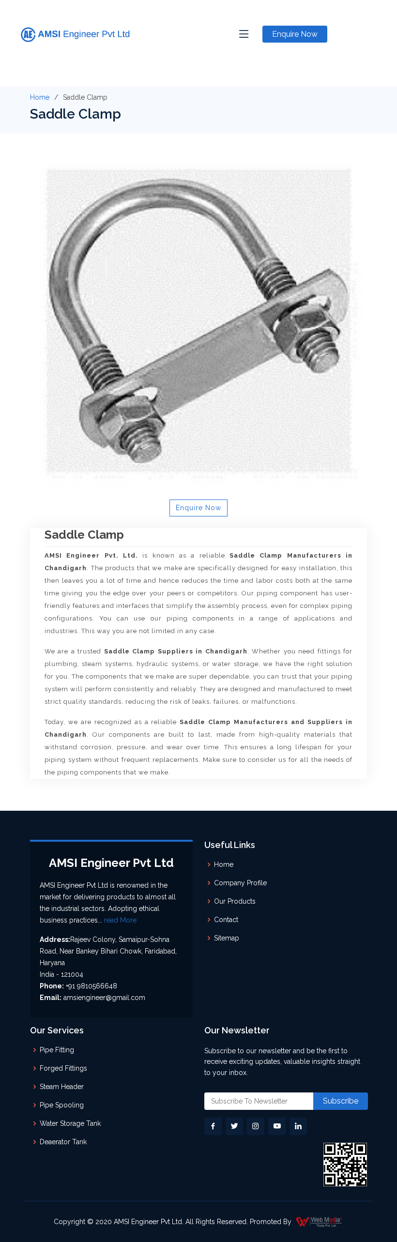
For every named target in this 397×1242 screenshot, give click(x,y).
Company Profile (240, 882)
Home (39, 97)
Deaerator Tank (63, 1141)
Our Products (235, 901)
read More (120, 920)
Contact (226, 919)
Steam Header (62, 1086)
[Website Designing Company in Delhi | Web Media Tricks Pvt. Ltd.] (319, 1221)
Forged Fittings (63, 1068)
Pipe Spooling (62, 1105)
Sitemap (226, 938)
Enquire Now (295, 34)
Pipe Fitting (57, 1049)
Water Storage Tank (70, 1123)
